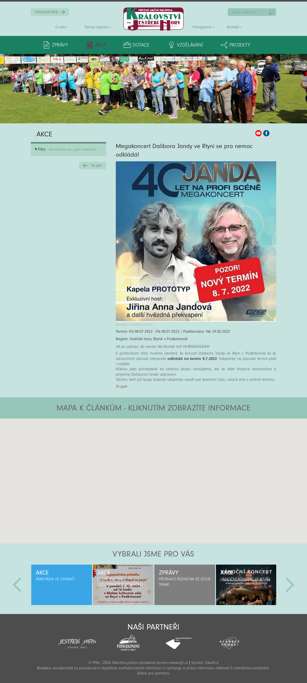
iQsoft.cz (212, 662)
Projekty (239, 45)
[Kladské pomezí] (229, 641)
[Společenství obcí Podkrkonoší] (128, 641)
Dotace (141, 45)
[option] (61, 585)
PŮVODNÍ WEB (46, 12)
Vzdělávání (190, 45)
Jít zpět (96, 166)
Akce (100, 45)
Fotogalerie (202, 27)
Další (290, 584)
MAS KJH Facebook (266, 133)
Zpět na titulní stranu (153, 19)
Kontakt (233, 27)
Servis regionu (97, 27)
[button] (166, 445)
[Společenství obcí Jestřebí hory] (77, 640)
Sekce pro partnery (153, 673)
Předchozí (17, 584)
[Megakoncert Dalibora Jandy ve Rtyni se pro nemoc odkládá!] (196, 320)
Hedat (271, 12)
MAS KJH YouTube (258, 133)
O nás (60, 27)
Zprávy (60, 45)
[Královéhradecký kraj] (179, 640)
